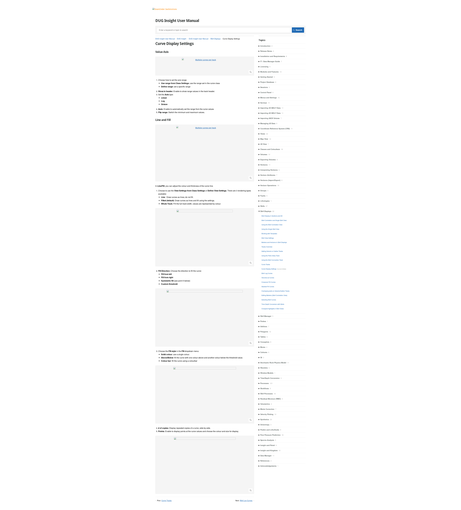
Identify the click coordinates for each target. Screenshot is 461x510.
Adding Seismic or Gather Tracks (272, 251)
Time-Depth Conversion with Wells (272, 304)
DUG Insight (182, 38)
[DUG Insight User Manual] (164, 9)
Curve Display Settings (268, 269)
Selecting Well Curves (268, 300)
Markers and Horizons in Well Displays (274, 242)
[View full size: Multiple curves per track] (204, 66)
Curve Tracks (166, 500)
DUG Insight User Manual (165, 38)
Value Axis (161, 52)
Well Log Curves (246, 500)
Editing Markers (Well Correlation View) (274, 295)
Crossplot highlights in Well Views (272, 309)
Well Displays (215, 38)
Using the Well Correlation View (271, 225)
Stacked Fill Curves (267, 286)
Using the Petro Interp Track (270, 256)
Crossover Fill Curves (268, 282)
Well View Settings (267, 238)
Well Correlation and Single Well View (274, 220)
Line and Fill (163, 120)
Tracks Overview (266, 247)
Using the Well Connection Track (272, 260)
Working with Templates (269, 233)
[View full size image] (204, 237)
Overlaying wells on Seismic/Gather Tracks (275, 291)
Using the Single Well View (270, 229)
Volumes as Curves (267, 278)
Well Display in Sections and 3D (271, 216)
